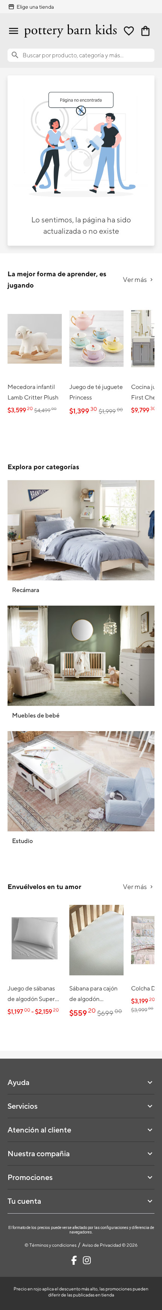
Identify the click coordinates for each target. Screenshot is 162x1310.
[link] (35, 358)
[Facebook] (74, 1260)
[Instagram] (87, 1260)
